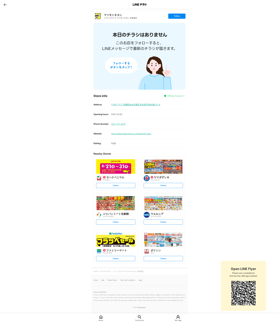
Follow (177, 17)
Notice (95, 280)
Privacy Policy (112, 280)
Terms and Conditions (127, 280)
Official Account (175, 96)
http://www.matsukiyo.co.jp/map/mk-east (131, 133)
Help (102, 280)
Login (140, 280)
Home (101, 320)
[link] (97, 16)
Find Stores (139, 320)
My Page (178, 320)
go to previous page (5, 4)
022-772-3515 (118, 124)
